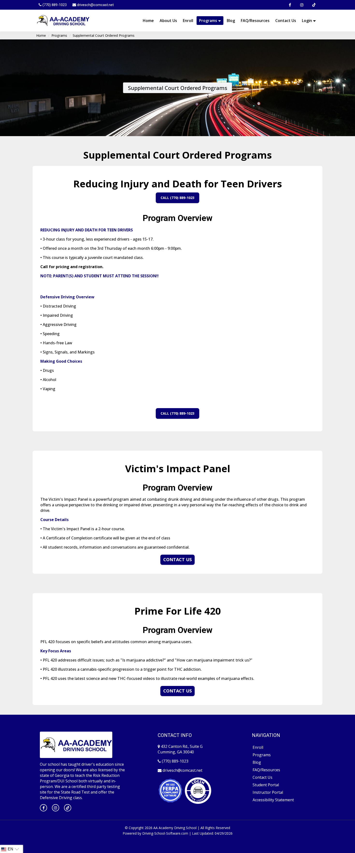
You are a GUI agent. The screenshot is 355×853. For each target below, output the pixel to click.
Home (148, 20)
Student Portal (266, 784)
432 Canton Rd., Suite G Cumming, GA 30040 (180, 749)
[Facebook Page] (289, 4)
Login (307, 20)
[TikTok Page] (314, 4)
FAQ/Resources (255, 20)
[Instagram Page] (301, 4)
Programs (208, 20)
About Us (168, 20)
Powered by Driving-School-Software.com (155, 833)
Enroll (188, 20)
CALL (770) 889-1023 (177, 197)
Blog (231, 20)
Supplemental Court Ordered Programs (104, 35)
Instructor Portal (268, 792)
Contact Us (285, 20)
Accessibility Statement (273, 799)
